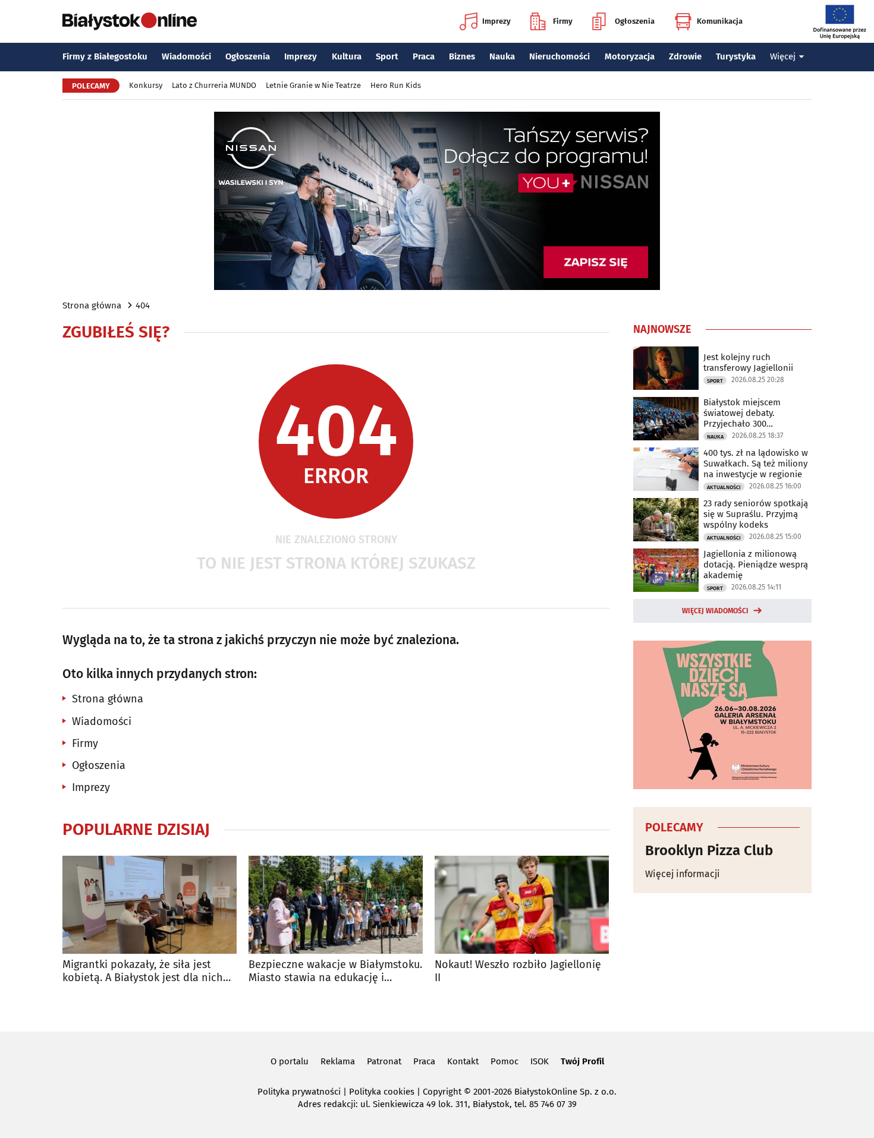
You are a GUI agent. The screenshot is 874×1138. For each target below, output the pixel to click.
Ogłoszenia (635, 21)
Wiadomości (186, 56)
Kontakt (463, 1061)
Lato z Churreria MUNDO (214, 85)
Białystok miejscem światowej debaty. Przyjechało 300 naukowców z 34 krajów (750, 413)
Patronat (384, 1061)
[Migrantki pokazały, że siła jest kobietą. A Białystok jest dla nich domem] (149, 905)
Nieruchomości (559, 56)
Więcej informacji (682, 873)
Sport (387, 56)
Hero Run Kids (395, 85)
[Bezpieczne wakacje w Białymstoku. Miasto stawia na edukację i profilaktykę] (336, 905)
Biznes (462, 56)
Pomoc (504, 1061)
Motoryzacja (630, 56)
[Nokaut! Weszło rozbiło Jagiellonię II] (522, 905)
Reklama (337, 1061)
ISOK (539, 1061)
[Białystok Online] (129, 21)
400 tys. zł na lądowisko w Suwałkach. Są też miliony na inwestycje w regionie (755, 463)
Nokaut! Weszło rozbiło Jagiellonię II (518, 971)
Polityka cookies (381, 1091)
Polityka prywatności (299, 1091)
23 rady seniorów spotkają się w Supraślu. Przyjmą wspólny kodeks (755, 514)
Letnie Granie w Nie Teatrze (313, 85)
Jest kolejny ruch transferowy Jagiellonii (748, 362)
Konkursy (145, 85)
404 (143, 305)
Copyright (442, 1091)
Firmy (563, 21)
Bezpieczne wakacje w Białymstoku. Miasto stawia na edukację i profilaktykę (335, 971)
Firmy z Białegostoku (104, 56)
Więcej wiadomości (715, 611)
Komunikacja (720, 21)
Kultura (346, 56)
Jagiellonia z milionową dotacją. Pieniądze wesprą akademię (755, 564)
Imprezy (496, 21)
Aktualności (724, 487)
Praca (424, 56)
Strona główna (91, 305)
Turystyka (736, 56)
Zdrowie (685, 56)
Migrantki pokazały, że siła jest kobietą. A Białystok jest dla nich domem (142, 971)
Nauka (502, 56)
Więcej (783, 56)
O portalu (290, 1061)
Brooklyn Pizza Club (709, 850)
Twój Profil (582, 1061)
